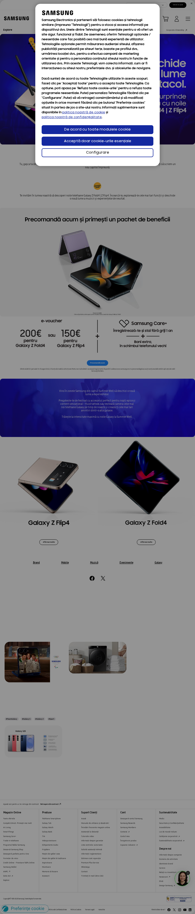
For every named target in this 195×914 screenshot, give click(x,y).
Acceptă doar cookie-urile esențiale (97, 141)
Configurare (97, 153)
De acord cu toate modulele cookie (97, 130)
